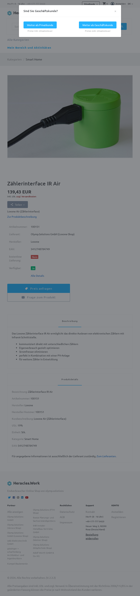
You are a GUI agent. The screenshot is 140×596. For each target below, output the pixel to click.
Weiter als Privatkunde (40, 25)
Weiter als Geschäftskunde (97, 25)
